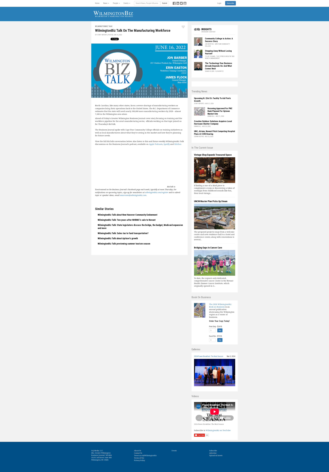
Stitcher (177, 144)
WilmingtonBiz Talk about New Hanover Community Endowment (127, 214)
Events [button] (126, 3)
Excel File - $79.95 (215, 336)
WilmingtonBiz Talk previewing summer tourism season (124, 243)
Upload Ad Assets (215, 455)
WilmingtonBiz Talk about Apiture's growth (118, 238)
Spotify (167, 144)
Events (174, 451)
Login (219, 3)
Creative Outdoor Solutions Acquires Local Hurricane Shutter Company (213, 122)
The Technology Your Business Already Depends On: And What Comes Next (218, 66)
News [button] (105, 3)
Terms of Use (139, 458)
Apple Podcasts (156, 144)
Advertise (213, 453)
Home (97, 3)
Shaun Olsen (209, 71)
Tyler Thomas (210, 56)
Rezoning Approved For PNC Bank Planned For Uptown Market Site (220, 111)
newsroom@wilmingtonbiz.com (133, 195)
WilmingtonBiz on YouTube (218, 430)
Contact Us (138, 453)
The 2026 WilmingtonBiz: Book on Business (220, 305)
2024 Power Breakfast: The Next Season (208, 356)
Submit (164, 3)
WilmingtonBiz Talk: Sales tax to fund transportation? (123, 233)
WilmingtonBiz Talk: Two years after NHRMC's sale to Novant (127, 220)
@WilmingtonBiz (150, 455)
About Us (137, 451)
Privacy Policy (139, 460)
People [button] (115, 3)
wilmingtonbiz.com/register (156, 192)
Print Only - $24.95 (215, 326)
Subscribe (213, 451)
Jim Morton (209, 44)
